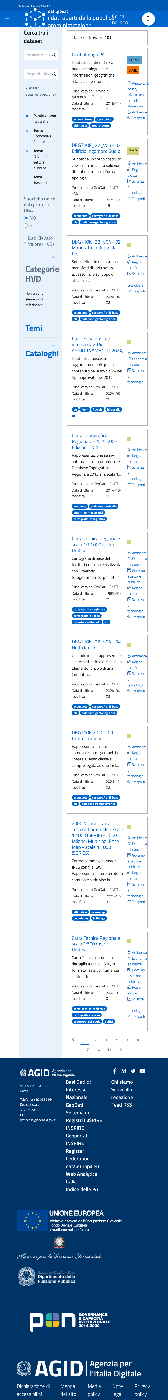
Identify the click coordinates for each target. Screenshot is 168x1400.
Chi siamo (122, 1082)
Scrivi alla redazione (122, 1093)
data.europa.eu (82, 1166)
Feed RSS (121, 1105)
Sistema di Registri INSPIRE (84, 1116)
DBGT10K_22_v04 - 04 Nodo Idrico (96, 644)
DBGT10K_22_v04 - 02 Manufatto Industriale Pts (96, 247)
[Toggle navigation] (7, 18)
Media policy (94, 1390)
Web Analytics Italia (81, 1178)
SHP (133, 150)
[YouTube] (142, 1070)
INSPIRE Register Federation (78, 1150)
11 (109, 1049)
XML (133, 70)
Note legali (118, 1390)
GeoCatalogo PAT (89, 54)
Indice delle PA (82, 1189)
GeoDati (74, 1105)
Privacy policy (142, 1390)
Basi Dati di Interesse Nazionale (78, 1089)
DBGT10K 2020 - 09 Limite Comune (92, 735)
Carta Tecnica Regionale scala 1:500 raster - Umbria (96, 943)
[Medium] (123, 1070)
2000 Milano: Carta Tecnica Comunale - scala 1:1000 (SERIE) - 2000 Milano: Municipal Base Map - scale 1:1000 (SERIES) (97, 838)
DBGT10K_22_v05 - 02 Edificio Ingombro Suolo (96, 148)
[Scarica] (129, 245)
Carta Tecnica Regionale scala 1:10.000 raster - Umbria (96, 544)
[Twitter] (133, 1070)
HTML (134, 60)
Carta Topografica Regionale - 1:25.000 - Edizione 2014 (95, 441)
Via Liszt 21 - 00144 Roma (34, 1088)
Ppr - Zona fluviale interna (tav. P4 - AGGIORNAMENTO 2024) (97, 344)
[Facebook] (114, 1070)
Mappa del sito (68, 1390)
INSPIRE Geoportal (76, 1131)
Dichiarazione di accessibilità (33, 1390)
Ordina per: (32, 87)
